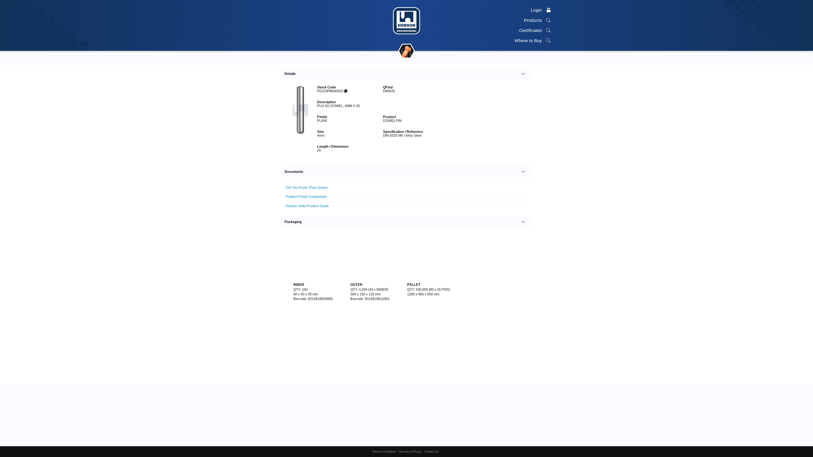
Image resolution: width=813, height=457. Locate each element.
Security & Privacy (410, 451)
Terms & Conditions (384, 451)
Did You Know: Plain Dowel (315, 189)
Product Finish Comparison (314, 202)
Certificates (531, 30)
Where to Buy (528, 40)
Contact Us (431, 451)
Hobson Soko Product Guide (315, 215)
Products (533, 20)
